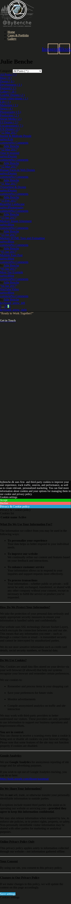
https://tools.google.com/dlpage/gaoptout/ (24, 778)
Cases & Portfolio (18, 35)
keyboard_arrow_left (12, 302)
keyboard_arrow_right (13, 309)
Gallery (12, 38)
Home (11, 32)
